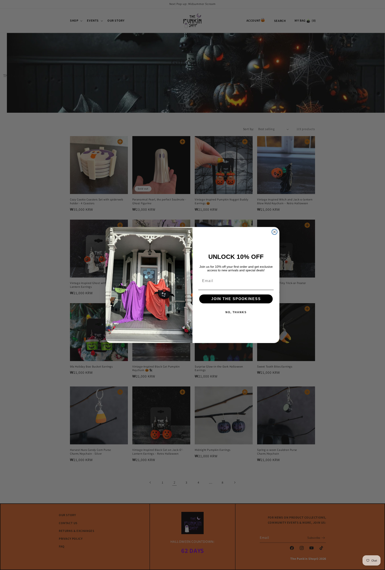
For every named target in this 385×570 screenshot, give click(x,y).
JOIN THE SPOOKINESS (236, 299)
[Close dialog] (274, 232)
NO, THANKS (236, 312)
